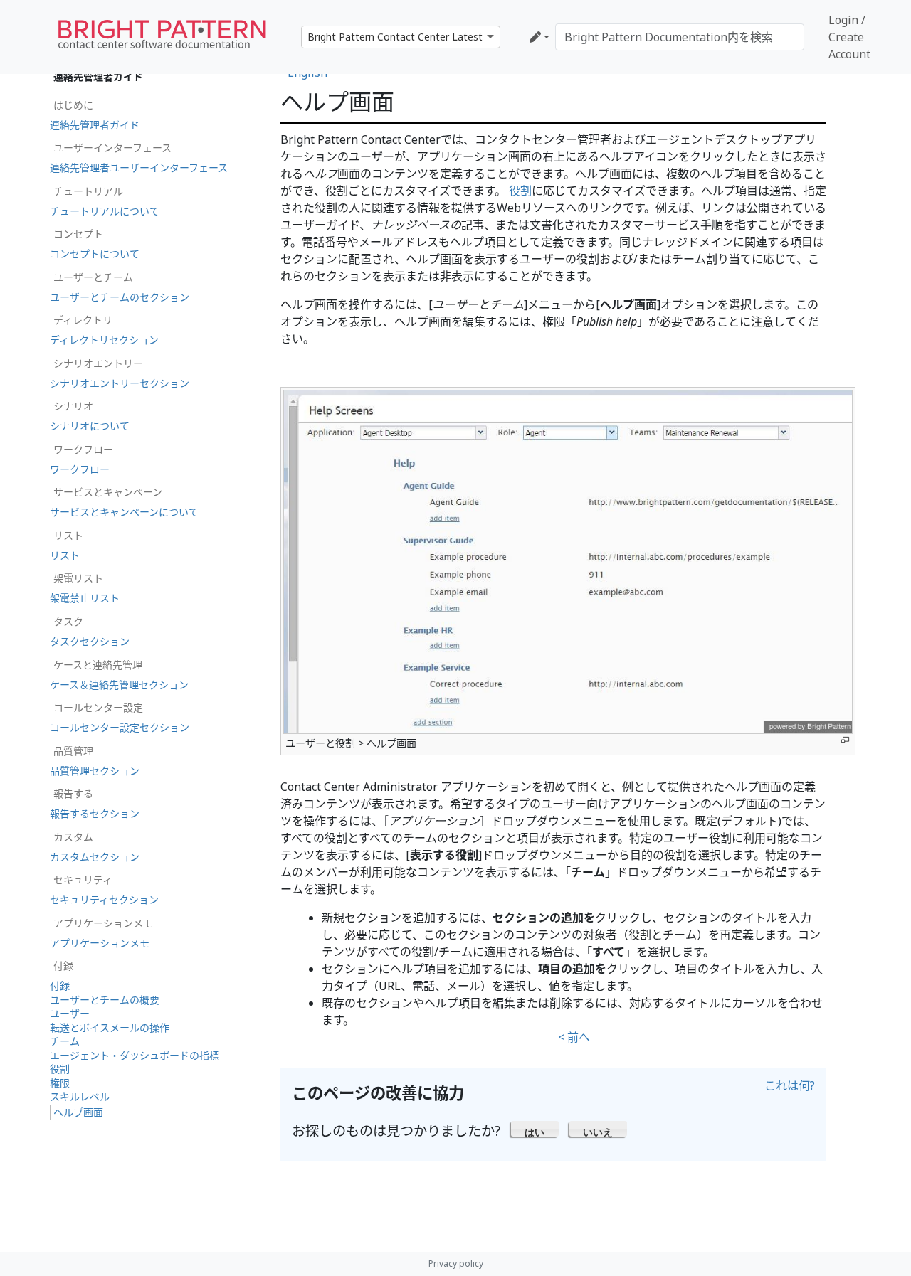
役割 (520, 190)
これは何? (789, 1085)
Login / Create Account (849, 37)
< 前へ (574, 1037)
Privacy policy (455, 1264)
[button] (535, 1129)
